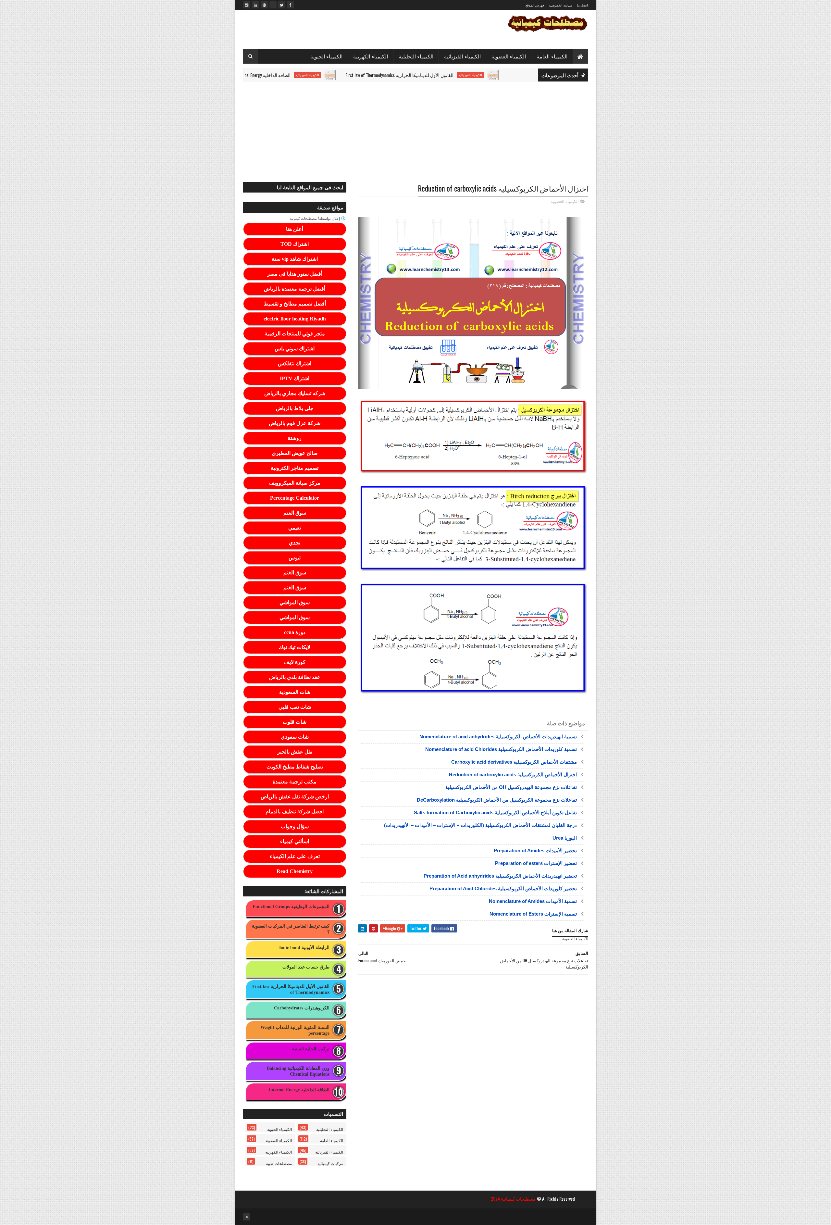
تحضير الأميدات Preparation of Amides (535, 850)
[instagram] (246, 4)
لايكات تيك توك (294, 647)
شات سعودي (295, 737)
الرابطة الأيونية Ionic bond (304, 947)
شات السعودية (294, 692)
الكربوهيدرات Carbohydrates (301, 1008)
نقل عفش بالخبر (294, 752)
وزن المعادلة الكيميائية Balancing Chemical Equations (298, 1071)
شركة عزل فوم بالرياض (294, 423)
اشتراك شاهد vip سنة (295, 259)
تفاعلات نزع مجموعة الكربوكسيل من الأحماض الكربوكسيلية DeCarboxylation (497, 800)
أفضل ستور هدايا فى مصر (294, 274)
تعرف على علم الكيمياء (295, 856)
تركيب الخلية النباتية (310, 1049)
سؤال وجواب (295, 826)
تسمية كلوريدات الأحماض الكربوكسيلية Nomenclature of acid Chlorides (501, 749)
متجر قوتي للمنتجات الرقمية (295, 333)
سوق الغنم (294, 513)
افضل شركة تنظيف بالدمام (295, 811)
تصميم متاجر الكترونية (294, 468)
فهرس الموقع (535, 5)
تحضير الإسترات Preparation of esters (536, 863)
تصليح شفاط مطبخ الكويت (295, 766)
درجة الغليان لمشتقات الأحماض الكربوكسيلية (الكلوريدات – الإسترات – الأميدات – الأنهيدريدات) (480, 825)
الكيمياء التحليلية (416, 56)
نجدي (294, 542)
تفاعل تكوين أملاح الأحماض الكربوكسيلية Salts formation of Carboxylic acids (495, 812)
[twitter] (281, 4)
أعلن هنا (294, 229)
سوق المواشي (294, 602)
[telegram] (273, 4)
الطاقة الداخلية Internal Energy (306, 74)
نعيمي (294, 528)
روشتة (295, 438)
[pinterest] (264, 4)
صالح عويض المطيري (295, 453)
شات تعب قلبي (295, 707)
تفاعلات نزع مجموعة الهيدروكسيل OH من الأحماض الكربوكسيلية (511, 787)
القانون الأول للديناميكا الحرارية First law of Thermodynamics (442, 74)
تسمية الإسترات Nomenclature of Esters (533, 914)
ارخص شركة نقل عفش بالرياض (295, 796)
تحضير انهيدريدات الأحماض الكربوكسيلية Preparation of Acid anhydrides (500, 876)
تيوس (295, 557)
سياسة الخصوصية (560, 5)
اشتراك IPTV (294, 378)
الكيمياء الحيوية (326, 56)
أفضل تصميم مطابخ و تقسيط (295, 303)
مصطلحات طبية (279, 1163)
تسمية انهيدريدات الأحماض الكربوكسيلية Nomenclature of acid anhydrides (498, 736)
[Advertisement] (415, 131)
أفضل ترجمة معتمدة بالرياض (294, 289)
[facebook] (290, 4)
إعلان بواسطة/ (315, 218)
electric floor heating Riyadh (295, 318)
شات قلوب (294, 722)
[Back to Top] (246, 1216)
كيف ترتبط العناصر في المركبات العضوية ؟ (290, 929)
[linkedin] (255, 4)
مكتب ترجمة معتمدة (294, 781)
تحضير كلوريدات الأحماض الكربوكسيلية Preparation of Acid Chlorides (503, 888)
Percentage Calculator (294, 498)
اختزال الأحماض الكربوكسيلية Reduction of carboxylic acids (513, 774)
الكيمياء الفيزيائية (462, 56)
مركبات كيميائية (330, 1163)
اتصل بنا (582, 5)
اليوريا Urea (564, 838)
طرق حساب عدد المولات (305, 967)
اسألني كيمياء (294, 841)
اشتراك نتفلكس (294, 363)
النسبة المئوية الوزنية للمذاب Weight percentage (294, 1030)
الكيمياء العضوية (508, 56)
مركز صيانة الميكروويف (294, 483)
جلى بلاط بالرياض (295, 408)
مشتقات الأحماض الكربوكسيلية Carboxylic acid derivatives (514, 762)
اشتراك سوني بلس (295, 348)
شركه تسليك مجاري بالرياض (294, 393)
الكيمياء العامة (552, 56)
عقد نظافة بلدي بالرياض (294, 677)
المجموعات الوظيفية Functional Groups (291, 907)
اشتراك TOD (294, 244)
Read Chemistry (295, 871)
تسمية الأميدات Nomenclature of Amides (533, 901)
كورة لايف (294, 662)
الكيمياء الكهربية (370, 56)
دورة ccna (294, 632)
